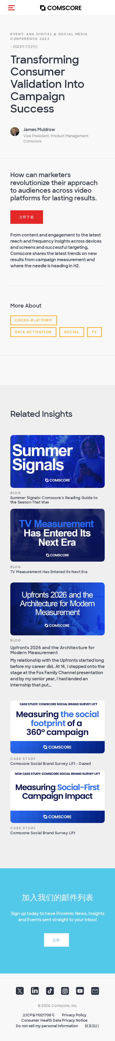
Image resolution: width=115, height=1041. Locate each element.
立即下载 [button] (26, 217)
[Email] (95, 992)
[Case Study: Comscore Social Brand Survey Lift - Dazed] (57, 727)
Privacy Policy (74, 1015)
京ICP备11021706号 (38, 1015)
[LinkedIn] (35, 992)
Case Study (23, 759)
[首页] (60, 8)
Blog (15, 493)
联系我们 (92, 1026)
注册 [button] (56, 940)
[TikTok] (50, 992)
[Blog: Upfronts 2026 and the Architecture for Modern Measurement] (57, 608)
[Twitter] (20, 992)
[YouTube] (80, 992)
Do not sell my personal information (47, 1026)
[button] (11, 7)
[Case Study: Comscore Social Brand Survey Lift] (57, 796)
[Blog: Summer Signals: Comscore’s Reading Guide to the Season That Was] (57, 461)
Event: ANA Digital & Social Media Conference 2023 (49, 36)
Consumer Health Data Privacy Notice (54, 1020)
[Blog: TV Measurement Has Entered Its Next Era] (57, 535)
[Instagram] (65, 992)
